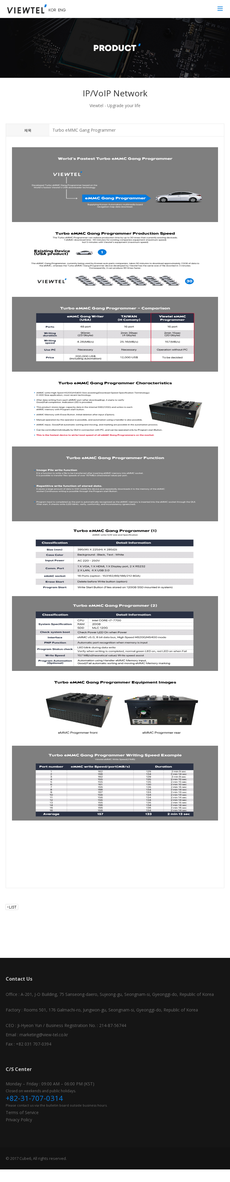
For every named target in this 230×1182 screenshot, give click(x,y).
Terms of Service (22, 1112)
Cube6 (25, 1158)
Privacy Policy (19, 1119)
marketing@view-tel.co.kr (43, 1034)
